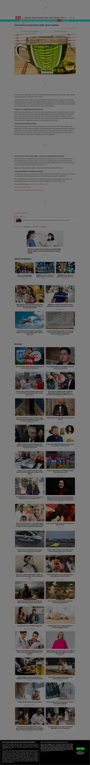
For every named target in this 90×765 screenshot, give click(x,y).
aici (10, 757)
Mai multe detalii (9, 748)
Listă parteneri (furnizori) (45, 751)
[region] (45, 752)
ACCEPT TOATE (80, 748)
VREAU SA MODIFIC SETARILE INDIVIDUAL (80, 752)
